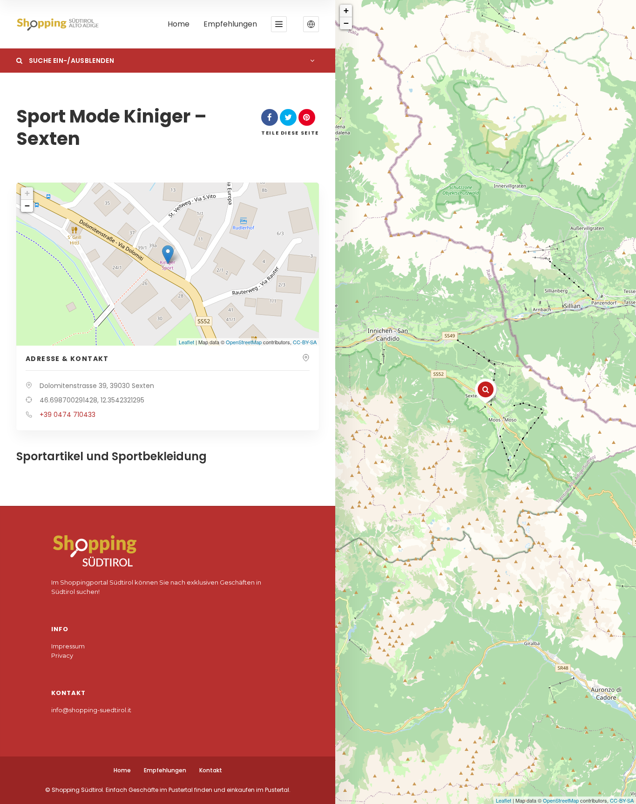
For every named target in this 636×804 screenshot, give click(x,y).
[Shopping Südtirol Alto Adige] (59, 24)
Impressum (68, 646)
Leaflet (503, 800)
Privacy (62, 655)
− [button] (346, 23)
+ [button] (346, 10)
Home (178, 24)
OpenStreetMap (561, 800)
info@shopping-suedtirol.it (91, 710)
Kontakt (210, 770)
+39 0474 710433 (67, 414)
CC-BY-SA (622, 800)
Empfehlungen (230, 24)
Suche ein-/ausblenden (70, 60)
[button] (311, 24)
